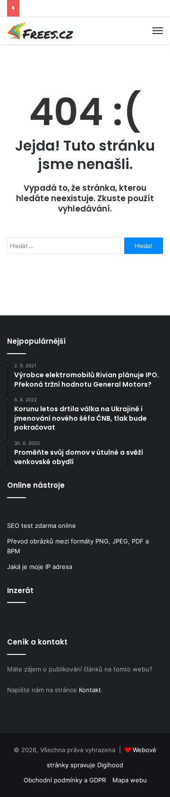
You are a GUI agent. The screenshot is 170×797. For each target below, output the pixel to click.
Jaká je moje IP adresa (39, 566)
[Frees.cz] (40, 31)
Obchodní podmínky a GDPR (65, 780)
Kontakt (90, 690)
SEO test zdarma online (41, 525)
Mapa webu (129, 780)
